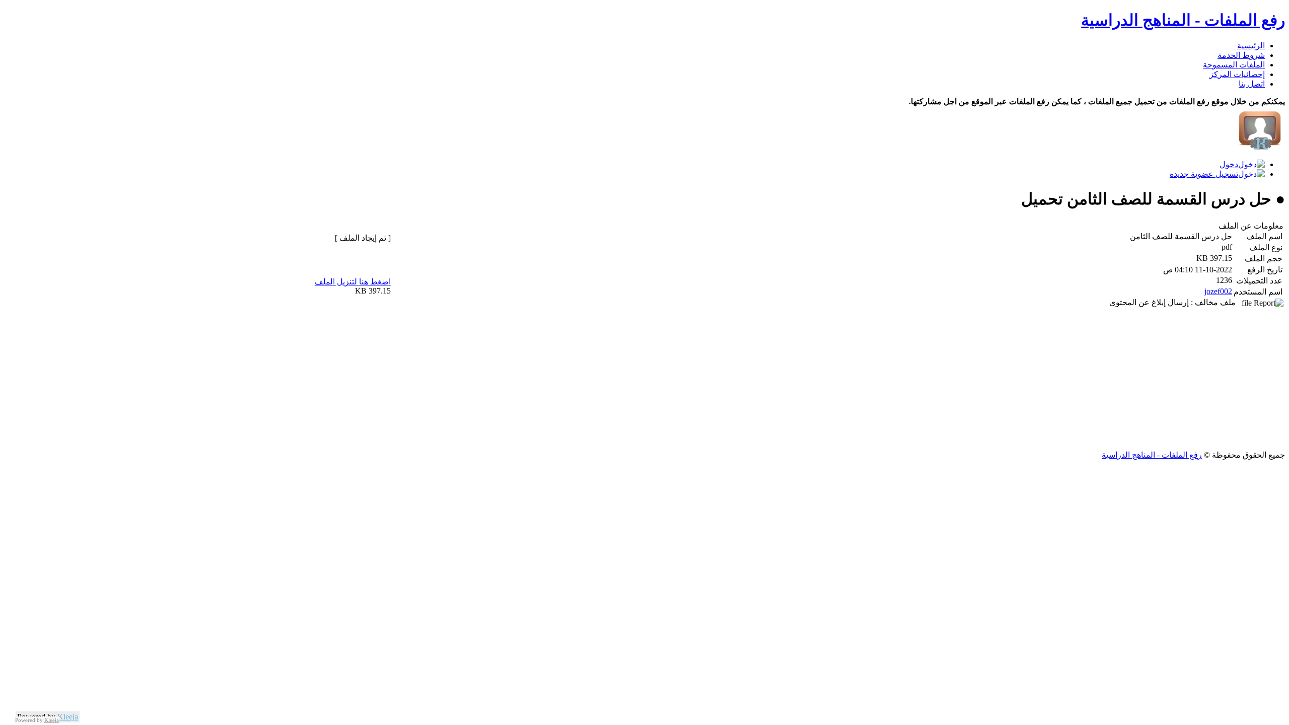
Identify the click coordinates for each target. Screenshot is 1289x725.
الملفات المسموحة (1234, 64)
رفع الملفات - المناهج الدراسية (1183, 20)
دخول (1229, 164)
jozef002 (1218, 291)
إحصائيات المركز (1237, 74)
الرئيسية (1251, 45)
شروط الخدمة (1241, 55)
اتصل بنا (1252, 84)
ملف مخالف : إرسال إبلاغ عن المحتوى (1175, 302)
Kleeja (67, 716)
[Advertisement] (983, 379)
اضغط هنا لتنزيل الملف (353, 281)
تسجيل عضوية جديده (1204, 174)
